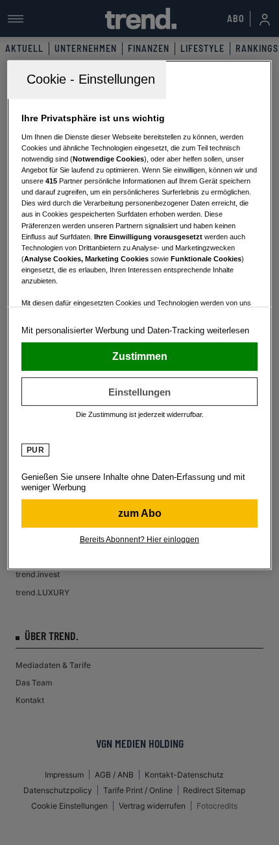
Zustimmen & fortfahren (139, 356)
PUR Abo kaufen (139, 513)
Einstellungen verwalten (139, 391)
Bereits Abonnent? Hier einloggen (139, 539)
